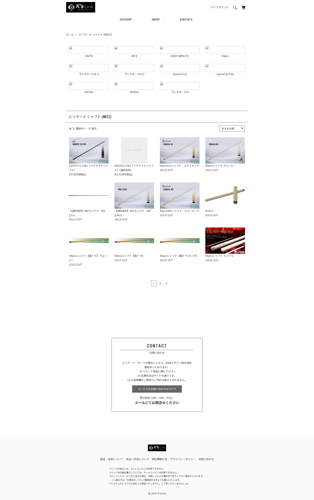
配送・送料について (111, 459)
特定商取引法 (159, 459)
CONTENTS (186, 19)
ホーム (70, 34)
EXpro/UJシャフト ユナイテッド (179, 165)
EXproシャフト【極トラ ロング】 (179, 255)
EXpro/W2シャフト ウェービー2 (179, 210)
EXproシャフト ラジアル (219, 255)
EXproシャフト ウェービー (220, 165)
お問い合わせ (206, 459)
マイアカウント (220, 7)
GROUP (156, 19)
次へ (167, 283)
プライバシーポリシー (183, 459)
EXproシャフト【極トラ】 (129, 255)
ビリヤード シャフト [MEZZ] (95, 34)
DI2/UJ (209, 210)
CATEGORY (126, 19)
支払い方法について (137, 459)
